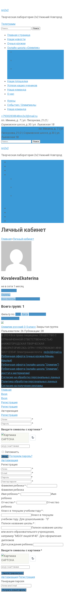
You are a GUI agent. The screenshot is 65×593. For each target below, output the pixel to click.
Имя (18, 314)
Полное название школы (18, 523)
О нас (10, 93)
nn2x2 (5, 10)
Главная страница (18, 35)
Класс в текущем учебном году (22, 510)
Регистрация (9, 415)
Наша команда (16, 89)
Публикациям (37, 314)
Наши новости (16, 39)
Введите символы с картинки (21, 429)
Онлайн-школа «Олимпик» (23, 47)
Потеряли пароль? (20, 456)
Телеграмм (8, 24)
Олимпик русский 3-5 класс (18, 326)
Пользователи (10, 318)
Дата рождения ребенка (17, 544)
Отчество (9, 502)
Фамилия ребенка (14, 485)
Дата (24, 314)
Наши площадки (17, 81)
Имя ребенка (11, 493)
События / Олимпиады (21, 105)
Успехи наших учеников (22, 85)
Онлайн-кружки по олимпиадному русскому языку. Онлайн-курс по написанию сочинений (34, 73)
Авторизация (9, 460)
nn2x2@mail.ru (28, 116)
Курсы (11, 100)
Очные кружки (16, 43)
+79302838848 (10, 116)
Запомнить (12, 451)
